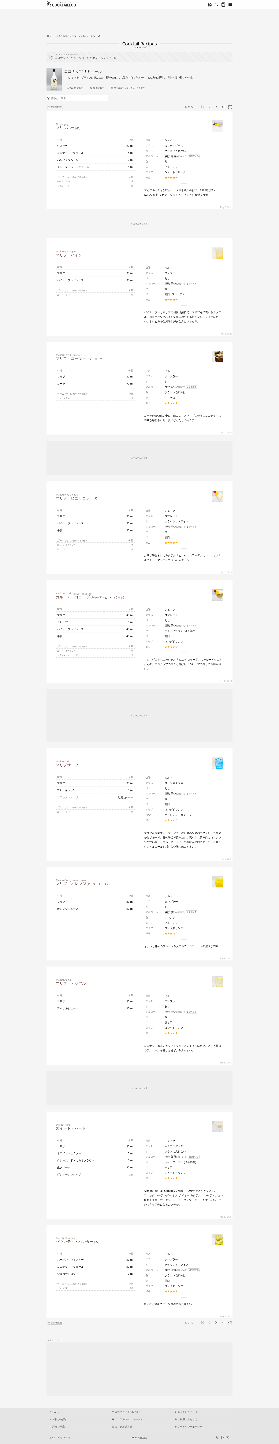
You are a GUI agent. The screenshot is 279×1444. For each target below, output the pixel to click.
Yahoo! (97, 87)
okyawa (143, 1437)
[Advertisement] (139, 458)
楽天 (128, 87)
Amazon (75, 87)
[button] (128, 88)
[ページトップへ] (272, 1430)
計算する (195, 156)
